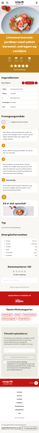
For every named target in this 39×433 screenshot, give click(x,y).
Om (19, 413)
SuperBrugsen (7, 314)
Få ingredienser (24, 318)
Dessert (17, 314)
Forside (19, 392)
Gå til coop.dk (19, 418)
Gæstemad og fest (29, 314)
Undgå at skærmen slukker (19, 122)
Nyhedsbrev (19, 410)
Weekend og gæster (9, 318)
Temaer (19, 395)
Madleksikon (19, 406)
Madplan (19, 403)
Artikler (19, 399)
